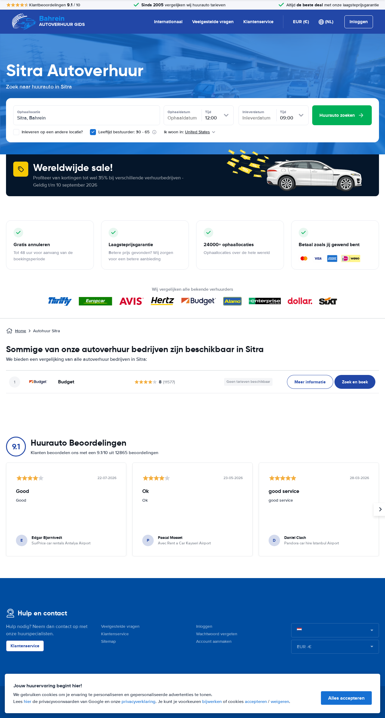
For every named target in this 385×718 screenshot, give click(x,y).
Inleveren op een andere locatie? (52, 132)
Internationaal (168, 21)
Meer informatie (310, 382)
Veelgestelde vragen (213, 21)
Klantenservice (258, 21)
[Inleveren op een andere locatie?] (16, 132)
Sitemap (108, 641)
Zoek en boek (355, 382)
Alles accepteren (346, 698)
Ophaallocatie (28, 112)
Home (20, 330)
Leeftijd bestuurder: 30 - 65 (123, 132)
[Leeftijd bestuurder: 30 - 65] (93, 132)
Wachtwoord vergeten (216, 633)
